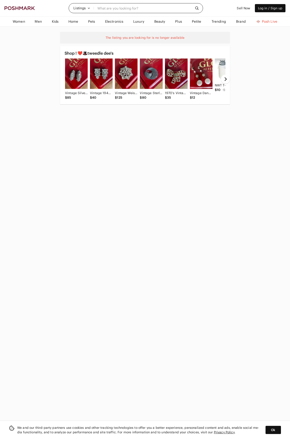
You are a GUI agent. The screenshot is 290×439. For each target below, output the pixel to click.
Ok (273, 430)
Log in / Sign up (270, 8)
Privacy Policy (224, 432)
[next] (225, 79)
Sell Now (243, 8)
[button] (81, 8)
